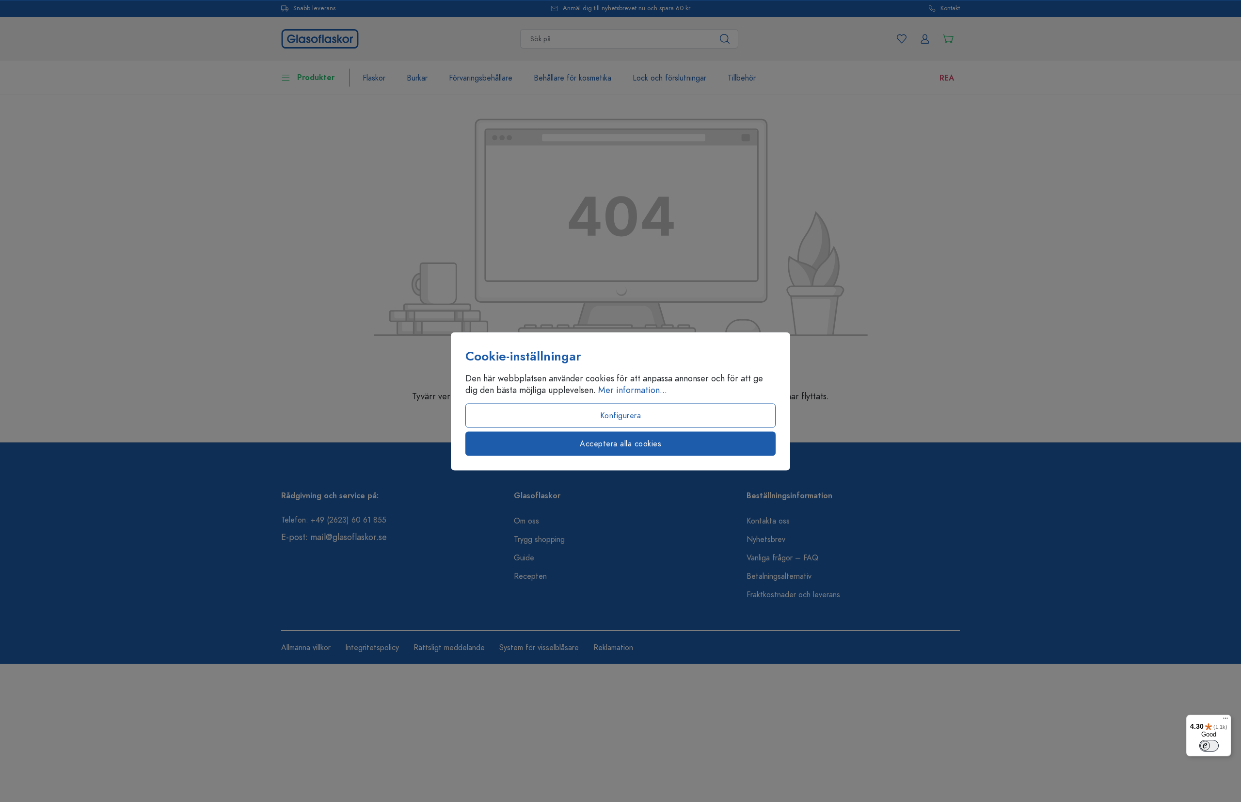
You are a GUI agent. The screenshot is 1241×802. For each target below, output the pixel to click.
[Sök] (725, 39)
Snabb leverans (314, 8)
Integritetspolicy (372, 647)
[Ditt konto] (925, 39)
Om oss (526, 521)
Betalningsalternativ (779, 576)
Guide (524, 558)
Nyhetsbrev (766, 539)
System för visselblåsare (539, 647)
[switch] (1209, 746)
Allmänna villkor (306, 647)
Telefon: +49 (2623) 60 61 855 (333, 520)
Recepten (530, 576)
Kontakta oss (768, 521)
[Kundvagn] (948, 39)
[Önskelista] (901, 39)
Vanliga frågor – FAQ (782, 558)
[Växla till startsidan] (320, 38)
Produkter (315, 77)
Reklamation (613, 647)
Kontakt (950, 8)
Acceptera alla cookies (620, 443)
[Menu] (1225, 720)
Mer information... (632, 389)
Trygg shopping (539, 539)
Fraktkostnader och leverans (793, 594)
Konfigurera (620, 415)
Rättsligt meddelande (449, 647)
